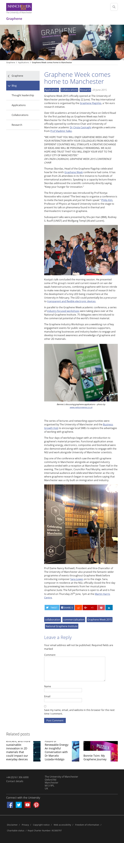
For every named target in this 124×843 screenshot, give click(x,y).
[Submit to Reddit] (78, 607)
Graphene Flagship (90, 103)
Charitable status (15, 830)
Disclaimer (12, 824)
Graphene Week (73, 172)
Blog (14, 85)
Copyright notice (41, 824)
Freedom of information (87, 824)
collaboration (52, 619)
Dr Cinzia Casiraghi (80, 127)
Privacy (25, 824)
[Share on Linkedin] (109, 607)
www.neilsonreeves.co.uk (81, 407)
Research (17, 124)
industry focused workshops (63, 311)
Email (47, 696)
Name (47, 686)
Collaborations (20, 115)
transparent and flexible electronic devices (71, 301)
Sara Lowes (76, 579)
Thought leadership (23, 95)
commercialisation (73, 619)
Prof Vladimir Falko (61, 131)
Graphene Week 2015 (99, 619)
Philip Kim (107, 200)
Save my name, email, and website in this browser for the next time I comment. (79, 711)
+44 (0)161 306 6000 (17, 777)
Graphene (10, 62)
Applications (19, 105)
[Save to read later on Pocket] (101, 607)
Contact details (14, 781)
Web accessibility (62, 824)
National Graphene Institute (62, 626)
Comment (49, 655)
